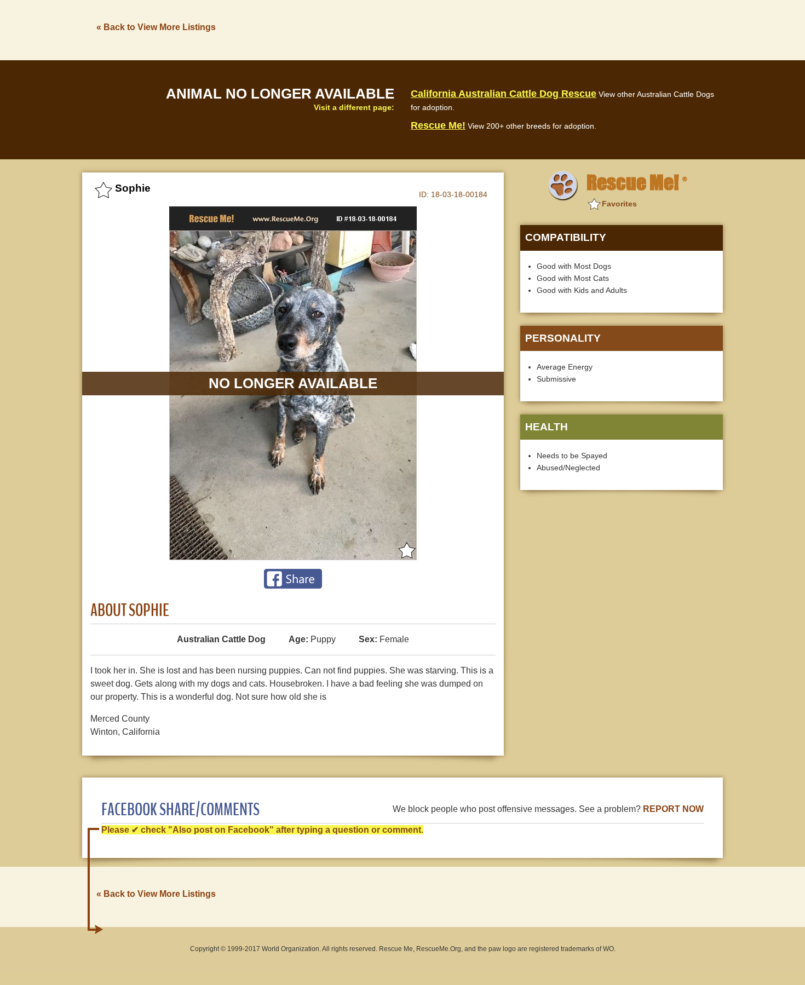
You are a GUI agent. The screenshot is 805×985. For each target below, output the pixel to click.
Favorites (619, 203)
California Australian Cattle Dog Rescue (503, 93)
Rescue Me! (438, 125)
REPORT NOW (673, 809)
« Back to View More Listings (156, 27)
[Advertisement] (523, 29)
